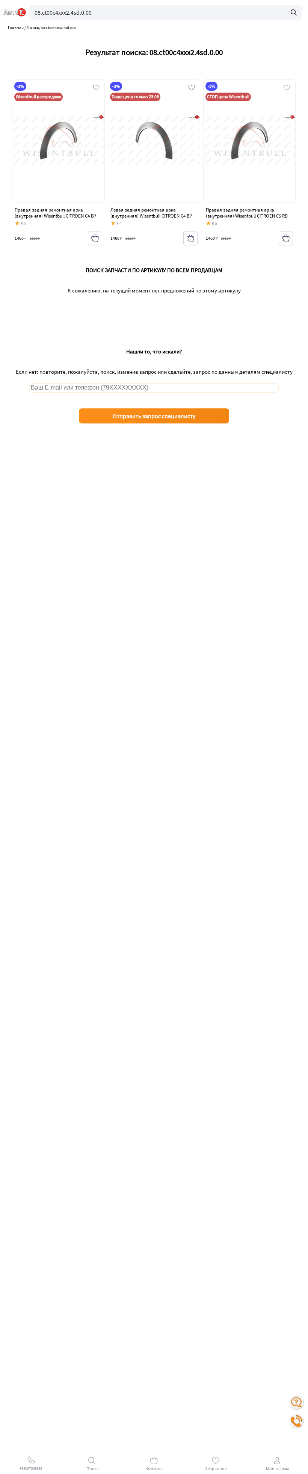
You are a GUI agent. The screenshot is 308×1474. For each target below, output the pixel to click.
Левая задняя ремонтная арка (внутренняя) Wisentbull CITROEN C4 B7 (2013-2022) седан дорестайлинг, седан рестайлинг (151, 219)
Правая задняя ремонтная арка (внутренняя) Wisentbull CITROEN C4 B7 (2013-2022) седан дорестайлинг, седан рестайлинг (55, 219)
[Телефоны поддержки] (296, 1421)
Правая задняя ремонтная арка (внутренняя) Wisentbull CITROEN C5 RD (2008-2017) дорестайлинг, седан (247, 216)
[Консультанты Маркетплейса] (296, 1402)
